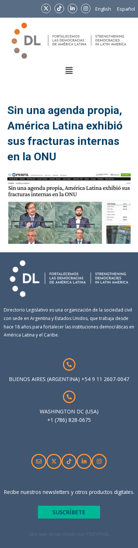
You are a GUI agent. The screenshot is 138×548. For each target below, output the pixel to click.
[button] (69, 71)
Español (126, 9)
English (103, 9)
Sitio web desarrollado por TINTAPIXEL (69, 534)
